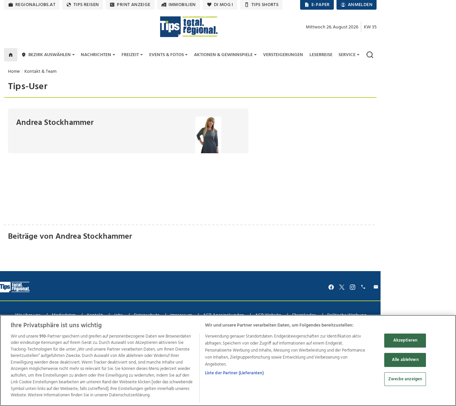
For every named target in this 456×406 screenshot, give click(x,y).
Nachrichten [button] (96, 55)
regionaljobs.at (35, 5)
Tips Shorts (264, 5)
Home (14, 71)
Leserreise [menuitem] (320, 55)
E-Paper (320, 5)
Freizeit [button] (130, 55)
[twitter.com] (342, 286)
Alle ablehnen (405, 359)
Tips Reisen (86, 5)
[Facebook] (331, 286)
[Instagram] (352, 286)
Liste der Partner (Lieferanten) (234, 373)
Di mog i (223, 5)
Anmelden (360, 5)
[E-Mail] (377, 286)
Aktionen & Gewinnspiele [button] (223, 55)
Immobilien (182, 5)
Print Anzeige (133, 5)
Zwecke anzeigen (405, 379)
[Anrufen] (364, 286)
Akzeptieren (405, 340)
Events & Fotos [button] (166, 55)
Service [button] (347, 55)
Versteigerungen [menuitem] (283, 55)
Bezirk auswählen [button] (49, 55)
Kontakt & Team (40, 71)
